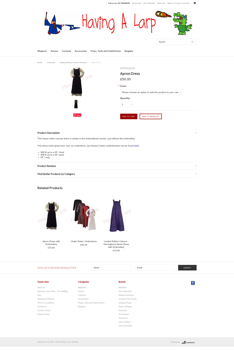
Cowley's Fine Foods (128, 299)
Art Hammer (124, 314)
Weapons (42, 51)
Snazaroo (123, 310)
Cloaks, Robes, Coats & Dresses (73, 62)
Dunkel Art (123, 318)
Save (79, 115)
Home (39, 62)
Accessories (81, 51)
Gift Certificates (149, 3)
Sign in (169, 3)
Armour (54, 51)
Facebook (193, 283)
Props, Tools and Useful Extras (106, 51)
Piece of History (125, 307)
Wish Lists (161, 3)
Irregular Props (125, 303)
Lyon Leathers (125, 322)
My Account (136, 3)
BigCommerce (189, 342)
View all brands (125, 326)
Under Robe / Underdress (84, 241)
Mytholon (123, 287)
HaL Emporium (125, 291)
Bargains (129, 51)
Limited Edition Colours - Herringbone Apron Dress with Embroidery (116, 244)
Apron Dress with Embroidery (51, 242)
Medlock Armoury (126, 295)
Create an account (182, 3)
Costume (66, 51)
